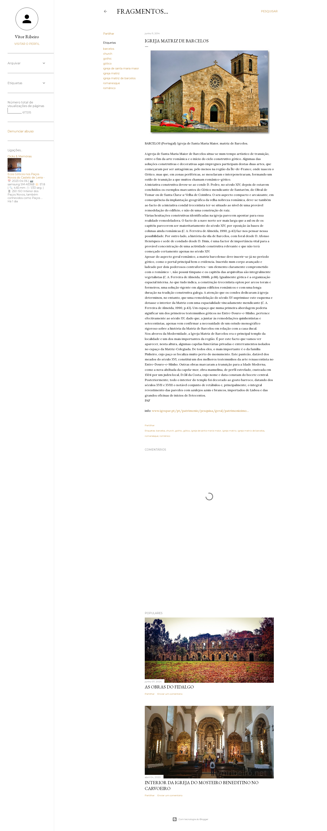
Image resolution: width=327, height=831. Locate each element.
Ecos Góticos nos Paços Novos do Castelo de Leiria (25, 175)
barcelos (108, 48)
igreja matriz (111, 73)
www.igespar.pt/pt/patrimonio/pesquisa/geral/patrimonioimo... (200, 411)
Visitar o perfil (27, 44)
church (107, 53)
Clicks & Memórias (20, 156)
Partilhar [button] (108, 33)
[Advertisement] (209, 575)
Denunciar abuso (21, 131)
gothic (107, 58)
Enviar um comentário (169, 693)
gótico (107, 63)
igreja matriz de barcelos (119, 78)
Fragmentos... (142, 11)
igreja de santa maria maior (121, 68)
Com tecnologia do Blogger (193, 819)
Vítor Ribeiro (27, 37)
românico (109, 88)
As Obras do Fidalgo (169, 687)
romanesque (111, 83)
